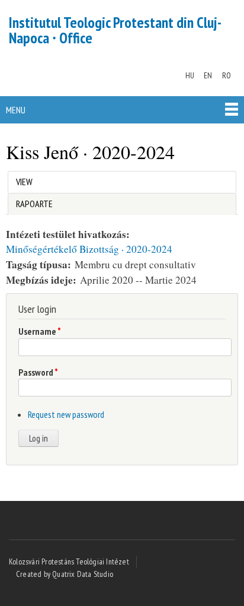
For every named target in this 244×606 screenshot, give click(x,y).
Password (38, 372)
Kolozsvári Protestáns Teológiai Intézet (69, 561)
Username (39, 331)
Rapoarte (34, 204)
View (27, 182)
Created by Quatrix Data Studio (64, 574)
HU (189, 75)
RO (226, 75)
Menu (15, 110)
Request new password (66, 414)
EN (208, 75)
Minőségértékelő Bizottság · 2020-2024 (89, 249)
